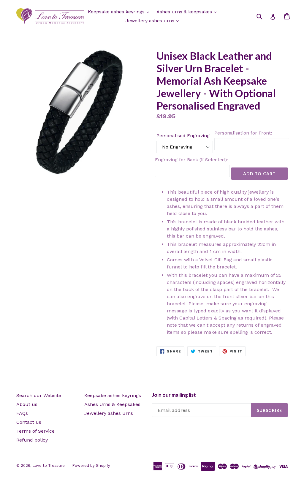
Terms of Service (35, 431)
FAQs (22, 413)
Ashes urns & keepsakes (184, 12)
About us (26, 404)
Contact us (28, 422)
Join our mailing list (174, 395)
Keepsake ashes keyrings (117, 12)
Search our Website (38, 395)
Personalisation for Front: (243, 133)
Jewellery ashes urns (151, 20)
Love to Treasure (48, 465)
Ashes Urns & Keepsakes (112, 404)
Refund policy (32, 440)
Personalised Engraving (183, 135)
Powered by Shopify (91, 465)
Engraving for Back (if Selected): (191, 159)
